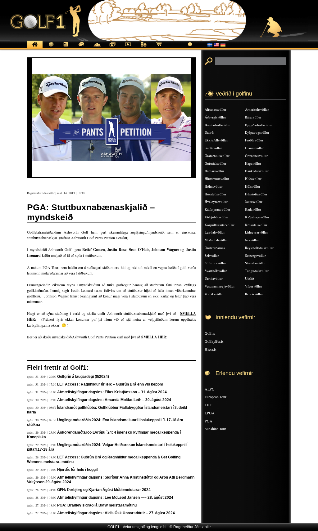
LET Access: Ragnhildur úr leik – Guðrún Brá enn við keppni (110, 384)
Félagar (97, 48)
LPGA (210, 412)
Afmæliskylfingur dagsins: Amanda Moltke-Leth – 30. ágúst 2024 (114, 400)
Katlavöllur (253, 209)
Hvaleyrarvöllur (216, 201)
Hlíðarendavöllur (217, 178)
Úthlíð (249, 278)
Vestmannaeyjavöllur (220, 286)
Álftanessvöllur (215, 109)
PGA (208, 420)
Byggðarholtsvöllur (259, 125)
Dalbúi (209, 132)
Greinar (66, 48)
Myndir (112, 48)
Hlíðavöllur (253, 178)
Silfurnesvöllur (215, 263)
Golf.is (210, 333)
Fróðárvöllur (254, 140)
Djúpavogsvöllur (257, 132)
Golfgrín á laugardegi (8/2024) (83, 376)
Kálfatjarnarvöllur (217, 209)
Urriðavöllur (214, 278)
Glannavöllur (254, 147)
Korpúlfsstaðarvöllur (219, 224)
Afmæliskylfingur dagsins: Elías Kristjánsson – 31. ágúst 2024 (112, 392)
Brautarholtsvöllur (218, 125)
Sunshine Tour (215, 428)
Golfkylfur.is (214, 341)
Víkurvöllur (253, 286)
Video (128, 48)
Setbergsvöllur (255, 255)
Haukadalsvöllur (257, 170)
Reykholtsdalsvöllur (259, 247)
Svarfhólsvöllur (216, 270)
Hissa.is (210, 349)
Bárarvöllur (253, 117)
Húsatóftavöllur (256, 194)
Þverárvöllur (254, 294)
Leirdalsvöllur (215, 232)
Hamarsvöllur (214, 170)
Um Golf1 (190, 48)
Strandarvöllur (255, 263)
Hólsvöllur (252, 186)
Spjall (81, 48)
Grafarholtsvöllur (217, 155)
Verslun (159, 48)
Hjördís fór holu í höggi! (77, 469)
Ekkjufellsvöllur (216, 140)
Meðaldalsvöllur (216, 240)
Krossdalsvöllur (256, 224)
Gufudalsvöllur (215, 163)
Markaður (143, 48)
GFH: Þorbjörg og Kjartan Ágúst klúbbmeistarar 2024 (104, 490)
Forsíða (35, 48)
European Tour (215, 396)
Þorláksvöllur (214, 294)
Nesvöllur (252, 240)
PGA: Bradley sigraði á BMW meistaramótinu (97, 505)
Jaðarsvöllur (253, 201)
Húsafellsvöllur (215, 194)
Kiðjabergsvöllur (257, 217)
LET (208, 404)
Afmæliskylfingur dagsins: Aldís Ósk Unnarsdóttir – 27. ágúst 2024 (116, 513)
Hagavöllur (253, 163)
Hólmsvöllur (214, 186)
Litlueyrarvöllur (256, 232)
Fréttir (50, 48)
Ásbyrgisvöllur (215, 117)
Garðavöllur (213, 147)
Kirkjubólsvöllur (217, 217)
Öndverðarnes (215, 247)
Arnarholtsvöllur (257, 109)
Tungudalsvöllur (257, 270)
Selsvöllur (212, 255)
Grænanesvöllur (256, 155)
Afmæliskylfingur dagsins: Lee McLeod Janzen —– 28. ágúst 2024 (115, 497)
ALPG (210, 388)
